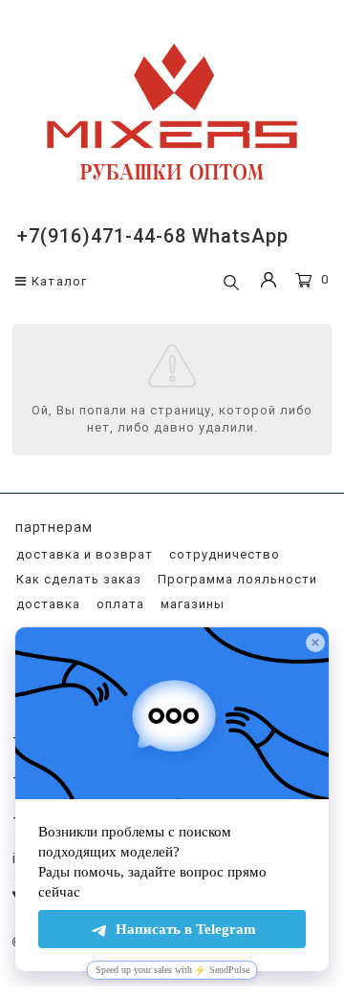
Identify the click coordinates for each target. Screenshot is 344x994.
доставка (46, 604)
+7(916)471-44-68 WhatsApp (153, 235)
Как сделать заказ (76, 579)
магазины (191, 604)
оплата (118, 604)
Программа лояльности (235, 579)
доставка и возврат (82, 554)
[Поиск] (231, 283)
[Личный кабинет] (268, 282)
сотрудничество (222, 554)
